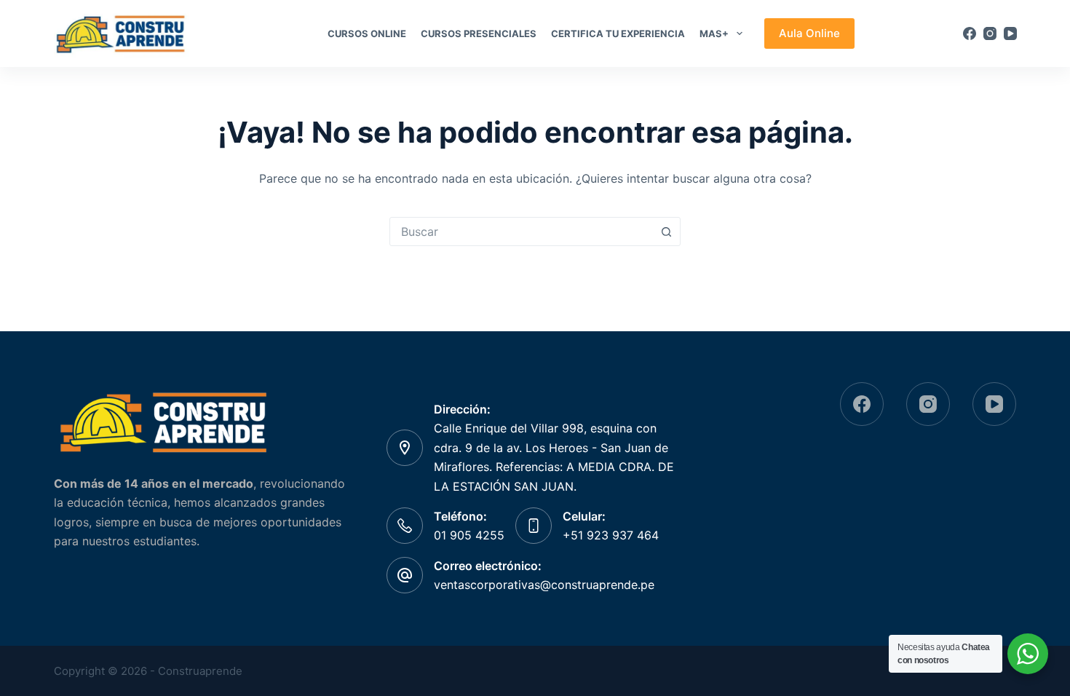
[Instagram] (989, 33)
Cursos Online (367, 33)
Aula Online (809, 33)
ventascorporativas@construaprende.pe (544, 584)
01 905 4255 (469, 535)
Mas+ (714, 33)
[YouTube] (1010, 33)
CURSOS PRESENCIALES (478, 33)
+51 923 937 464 (611, 535)
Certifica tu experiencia (618, 33)
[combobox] (521, 231)
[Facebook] (969, 33)
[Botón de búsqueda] (666, 231)
